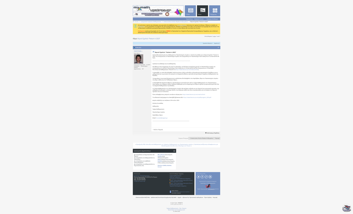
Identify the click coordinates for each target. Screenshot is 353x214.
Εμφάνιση (216, 43)
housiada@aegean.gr (161, 118)
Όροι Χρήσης (208, 197)
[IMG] (159, 159)
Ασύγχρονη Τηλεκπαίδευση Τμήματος (180, 178)
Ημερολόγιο (189, 19)
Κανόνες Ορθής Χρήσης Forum (164, 166)
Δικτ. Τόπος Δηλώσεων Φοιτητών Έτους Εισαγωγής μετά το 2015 (181, 183)
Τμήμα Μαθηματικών (175, 175)
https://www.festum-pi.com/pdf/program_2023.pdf (197, 97)
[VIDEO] (160, 161)
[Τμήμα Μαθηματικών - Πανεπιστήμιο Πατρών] (346, 212)
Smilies (160, 156)
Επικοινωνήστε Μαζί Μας (143, 197)
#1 (218, 47)
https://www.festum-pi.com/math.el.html (193, 94)
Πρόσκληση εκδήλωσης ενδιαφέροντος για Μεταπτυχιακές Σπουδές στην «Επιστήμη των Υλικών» (189, 145)
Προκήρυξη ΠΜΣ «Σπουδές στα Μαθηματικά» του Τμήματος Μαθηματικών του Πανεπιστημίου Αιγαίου (164, 144)
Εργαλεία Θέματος (207, 43)
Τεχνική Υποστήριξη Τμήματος (178, 186)
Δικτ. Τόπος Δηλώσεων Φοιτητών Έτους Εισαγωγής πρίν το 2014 (181, 180)
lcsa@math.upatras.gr (139, 181)
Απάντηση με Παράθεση (213, 133)
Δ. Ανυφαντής (211, 189)
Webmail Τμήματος (175, 177)
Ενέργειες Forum (198, 19)
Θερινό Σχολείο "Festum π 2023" (148, 38)
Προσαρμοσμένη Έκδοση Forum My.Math (180, 191)
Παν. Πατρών (182, 208)
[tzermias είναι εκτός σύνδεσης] (138, 59)
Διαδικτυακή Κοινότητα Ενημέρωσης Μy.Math (163, 197)
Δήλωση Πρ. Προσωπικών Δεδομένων (193, 197)
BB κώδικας (161, 154)
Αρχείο (179, 197)
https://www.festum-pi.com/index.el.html (186, 69)
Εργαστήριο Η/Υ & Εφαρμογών (141, 175)
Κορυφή (217, 138)
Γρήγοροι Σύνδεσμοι (212, 19)
